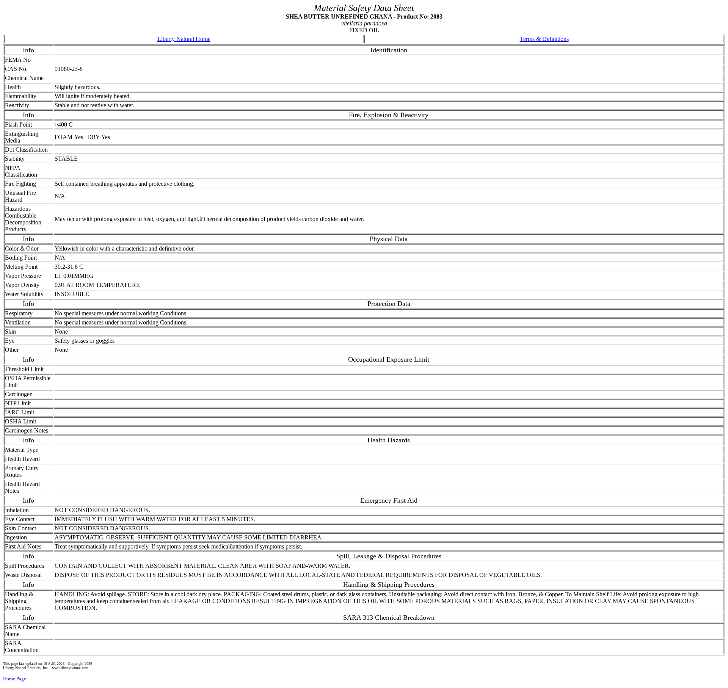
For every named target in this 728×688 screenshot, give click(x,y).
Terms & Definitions (544, 39)
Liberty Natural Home (183, 39)
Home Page (14, 679)
